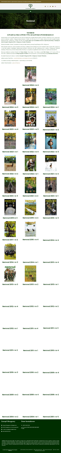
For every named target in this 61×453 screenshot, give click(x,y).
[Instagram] (48, 6)
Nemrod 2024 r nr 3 (10, 107)
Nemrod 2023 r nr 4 (10, 129)
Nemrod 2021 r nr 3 (10, 196)
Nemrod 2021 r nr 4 (51, 174)
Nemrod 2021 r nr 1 (50, 196)
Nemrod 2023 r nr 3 (30, 129)
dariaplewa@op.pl (27, 58)
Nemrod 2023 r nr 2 (51, 130)
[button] (30, 11)
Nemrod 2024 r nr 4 (30, 85)
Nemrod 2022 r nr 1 (30, 174)
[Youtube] (53, 6)
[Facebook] (45, 6)
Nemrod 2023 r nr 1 (10, 152)
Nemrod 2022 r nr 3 (51, 152)
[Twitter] (50, 6)
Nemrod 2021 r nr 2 (30, 196)
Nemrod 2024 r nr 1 (51, 107)
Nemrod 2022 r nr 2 (10, 174)
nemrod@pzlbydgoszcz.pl (19, 58)
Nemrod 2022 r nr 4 (30, 152)
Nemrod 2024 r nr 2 (30, 107)
